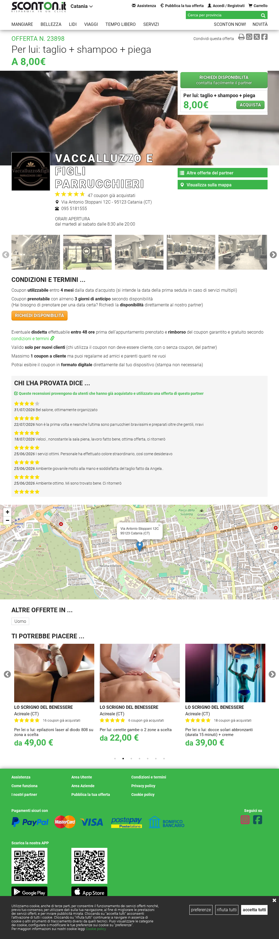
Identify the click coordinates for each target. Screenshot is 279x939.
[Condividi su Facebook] (264, 37)
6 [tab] (156, 758)
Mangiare (22, 24)
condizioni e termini (30, 338)
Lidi (73, 24)
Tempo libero (120, 24)
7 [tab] (164, 758)
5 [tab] (147, 758)
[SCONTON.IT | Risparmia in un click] (38, 7)
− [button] (7, 520)
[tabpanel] (51, 698)
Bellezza (51, 24)
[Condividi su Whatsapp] (249, 37)
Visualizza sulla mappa (209, 184)
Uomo (20, 621)
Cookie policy (96, 929)
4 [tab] (139, 758)
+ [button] (7, 512)
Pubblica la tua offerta (184, 6)
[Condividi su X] (257, 37)
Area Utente (81, 777)
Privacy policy (143, 786)
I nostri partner (24, 794)
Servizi (151, 24)
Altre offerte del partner (209, 173)
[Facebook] (257, 820)
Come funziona (24, 786)
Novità (260, 24)
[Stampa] (241, 37)
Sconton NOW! (230, 24)
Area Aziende (83, 786)
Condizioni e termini (148, 777)
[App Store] (89, 890)
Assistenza (146, 6)
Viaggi (91, 24)
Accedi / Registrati (229, 6)
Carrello (261, 6)
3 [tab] (131, 758)
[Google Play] (29, 890)
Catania (79, 6)
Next (272, 253)
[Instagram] (245, 820)
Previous (4, 253)
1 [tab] (115, 758)
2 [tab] (123, 758)
